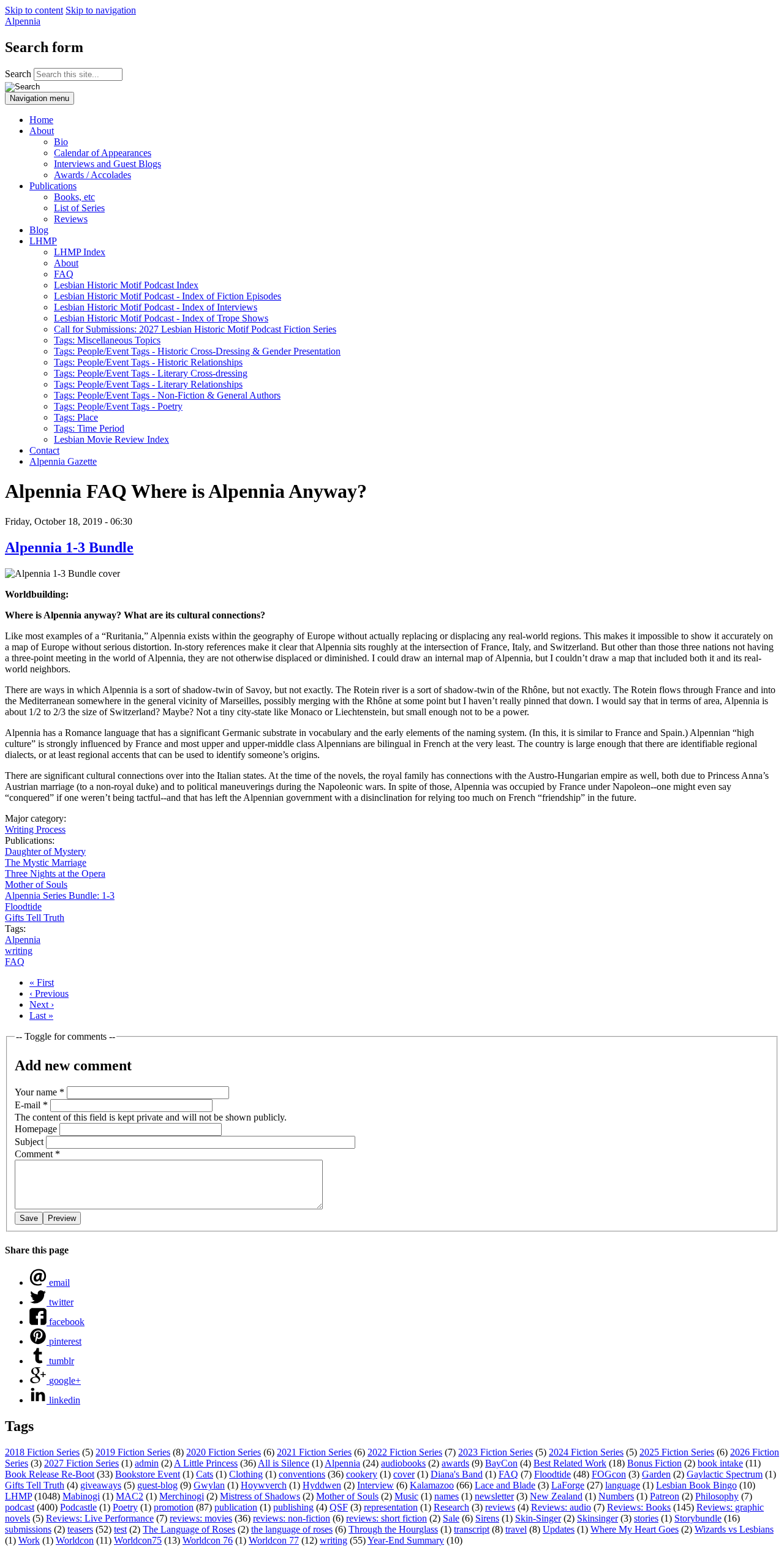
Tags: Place (76, 417)
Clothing (246, 1474)
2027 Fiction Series (81, 1463)
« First (41, 982)
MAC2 (129, 1496)
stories (646, 1518)
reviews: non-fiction (291, 1518)
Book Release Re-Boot (49, 1474)
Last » (41, 1015)
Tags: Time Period (89, 428)
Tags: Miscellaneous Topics (107, 340)
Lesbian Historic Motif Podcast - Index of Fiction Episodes (167, 296)
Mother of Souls (36, 884)
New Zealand (556, 1496)
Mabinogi (81, 1496)
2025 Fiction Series (676, 1452)
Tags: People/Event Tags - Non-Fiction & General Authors (167, 395)
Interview (375, 1485)
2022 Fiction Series (405, 1452)
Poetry (125, 1507)
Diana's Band (457, 1474)
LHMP (43, 241)
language (622, 1485)
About (41, 131)
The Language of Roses (189, 1529)
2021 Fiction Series (314, 1452)
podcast (19, 1507)
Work (29, 1540)
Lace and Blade (505, 1485)
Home (41, 120)
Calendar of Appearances (102, 153)
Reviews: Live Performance (100, 1518)
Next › (41, 1004)
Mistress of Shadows (260, 1496)
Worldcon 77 (274, 1540)
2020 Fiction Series (223, 1452)
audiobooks (403, 1463)
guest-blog (157, 1485)
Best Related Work (569, 1463)
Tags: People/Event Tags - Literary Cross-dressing (150, 373)
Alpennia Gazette (63, 461)
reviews (500, 1507)
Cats (204, 1474)
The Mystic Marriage (45, 862)
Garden (656, 1474)
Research (451, 1507)
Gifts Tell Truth (34, 917)
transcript (471, 1529)
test (120, 1529)
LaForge (567, 1485)
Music (406, 1496)
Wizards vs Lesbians (734, 1529)
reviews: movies (201, 1518)
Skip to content (34, 10)
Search (19, 74)
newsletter (494, 1496)
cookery (361, 1474)
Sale (451, 1518)
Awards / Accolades (92, 175)
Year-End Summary (406, 1540)
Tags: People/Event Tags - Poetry (118, 406)
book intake (720, 1463)
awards (455, 1463)
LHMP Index (79, 252)
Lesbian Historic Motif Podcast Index (126, 285)
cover (404, 1474)
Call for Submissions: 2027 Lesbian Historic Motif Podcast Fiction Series (195, 329)
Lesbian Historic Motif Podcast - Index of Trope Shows (161, 318)
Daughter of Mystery (45, 851)
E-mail (31, 1105)
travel (516, 1529)
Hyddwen (322, 1485)
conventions (302, 1474)
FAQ (64, 274)
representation (391, 1507)
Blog (38, 230)
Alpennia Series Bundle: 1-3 (60, 895)
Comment (37, 1154)
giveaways (100, 1485)
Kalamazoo (432, 1485)
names (446, 1496)
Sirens (487, 1518)
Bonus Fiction (654, 1463)
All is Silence (283, 1463)
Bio (61, 142)
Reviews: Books (639, 1507)
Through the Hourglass (393, 1529)
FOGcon (609, 1474)
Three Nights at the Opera (55, 873)
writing (18, 950)
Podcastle (78, 1507)
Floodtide (23, 906)
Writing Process (35, 829)
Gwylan (209, 1485)
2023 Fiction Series (495, 1452)
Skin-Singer (538, 1518)
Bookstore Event (147, 1474)
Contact (44, 450)
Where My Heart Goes (634, 1529)
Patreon (664, 1496)
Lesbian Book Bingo (696, 1485)
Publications (53, 186)
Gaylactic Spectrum (725, 1474)
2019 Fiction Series (133, 1452)
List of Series (79, 208)
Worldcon (75, 1540)
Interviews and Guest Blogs (107, 164)
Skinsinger (597, 1518)
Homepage (37, 1129)
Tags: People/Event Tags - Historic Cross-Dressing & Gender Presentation (197, 351)
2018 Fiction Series (42, 1452)
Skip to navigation (101, 10)
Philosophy (717, 1496)
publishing (293, 1507)
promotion (174, 1507)
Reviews (71, 219)
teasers (80, 1529)
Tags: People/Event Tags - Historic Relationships (148, 362)
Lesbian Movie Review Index (111, 439)
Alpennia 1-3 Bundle (69, 547)
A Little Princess (206, 1463)
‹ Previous (49, 993)
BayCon (501, 1463)
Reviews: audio (561, 1507)
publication (235, 1507)
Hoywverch (264, 1485)
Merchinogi (181, 1496)
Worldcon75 (138, 1540)
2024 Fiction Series (586, 1452)
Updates (559, 1529)
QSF (339, 1507)
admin (147, 1463)
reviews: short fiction (386, 1518)
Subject (30, 1141)
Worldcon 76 (208, 1540)
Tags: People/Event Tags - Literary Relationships (148, 384)
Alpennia (22, 21)
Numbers (616, 1496)
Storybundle (698, 1518)
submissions (28, 1529)
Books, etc (74, 197)
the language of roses (292, 1529)
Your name (39, 1092)
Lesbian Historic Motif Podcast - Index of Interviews (155, 307)
